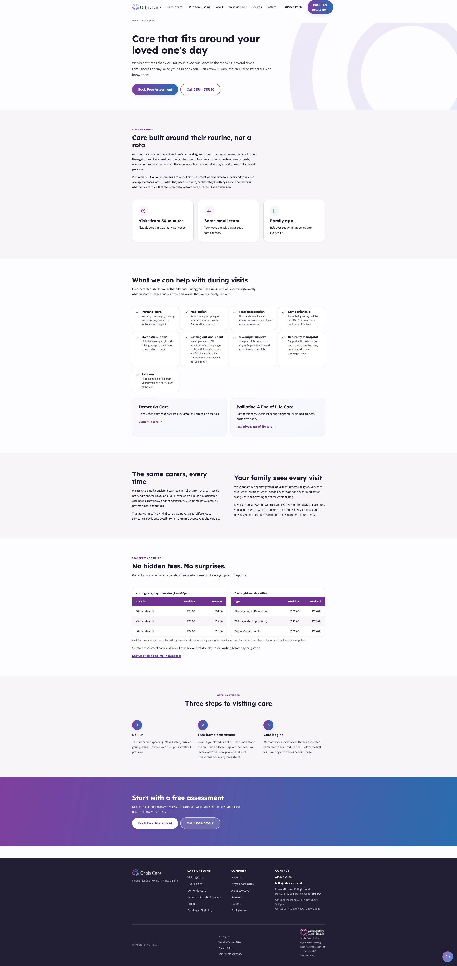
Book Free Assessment (320, 7)
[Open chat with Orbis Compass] (447, 956)
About (219, 7)
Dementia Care (196, 890)
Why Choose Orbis (242, 884)
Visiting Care (195, 877)
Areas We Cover (238, 7)
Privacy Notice (226, 936)
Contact (271, 7)
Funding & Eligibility (199, 910)
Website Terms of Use (229, 942)
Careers (236, 904)
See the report (307, 955)
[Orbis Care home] (146, 7)
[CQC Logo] (312, 932)
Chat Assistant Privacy (230, 954)
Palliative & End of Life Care (204, 897)
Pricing (191, 904)
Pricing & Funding (199, 7)
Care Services (175, 7)
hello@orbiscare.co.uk (288, 883)
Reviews (257, 7)
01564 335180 (293, 7)
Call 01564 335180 (200, 89)
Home (135, 21)
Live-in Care (194, 884)
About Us (237, 877)
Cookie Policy (225, 948)
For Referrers (239, 910)
